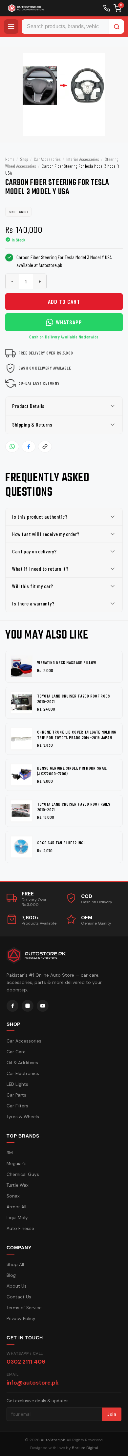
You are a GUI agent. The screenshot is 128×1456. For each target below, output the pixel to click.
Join (111, 1414)
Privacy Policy (21, 1318)
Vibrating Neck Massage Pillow (66, 662)
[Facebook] (12, 1006)
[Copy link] (45, 446)
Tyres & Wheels (23, 1117)
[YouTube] (43, 1006)
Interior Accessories (82, 159)
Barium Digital (85, 1447)
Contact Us (19, 1297)
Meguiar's (17, 1163)
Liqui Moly (17, 1217)
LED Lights (17, 1084)
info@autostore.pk (32, 1382)
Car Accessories (47, 159)
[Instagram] (27, 1006)
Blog (11, 1275)
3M (10, 1153)
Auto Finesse (20, 1228)
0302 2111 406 (26, 1361)
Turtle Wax (18, 1185)
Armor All (16, 1207)
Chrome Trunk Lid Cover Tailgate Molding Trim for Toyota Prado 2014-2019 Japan (77, 734)
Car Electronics (23, 1073)
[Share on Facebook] (28, 446)
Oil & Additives (22, 1062)
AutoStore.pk (53, 1440)
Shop (24, 159)
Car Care (16, 1052)
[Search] (116, 26)
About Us (17, 1286)
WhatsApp (69, 322)
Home (9, 159)
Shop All (15, 1264)
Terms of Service (24, 1308)
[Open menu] (11, 26)
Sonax (13, 1196)
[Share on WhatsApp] (12, 446)
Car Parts (16, 1095)
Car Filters (17, 1106)
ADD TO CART (64, 301)
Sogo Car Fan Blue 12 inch (61, 842)
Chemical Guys (23, 1174)
